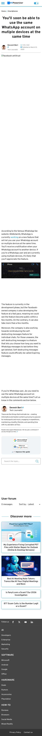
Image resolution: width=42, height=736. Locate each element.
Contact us (28, 732)
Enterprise (5, 640)
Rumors (4, 690)
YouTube (25, 622)
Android (4, 665)
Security (4, 649)
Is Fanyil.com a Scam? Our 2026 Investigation (21, 593)
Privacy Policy (15, 732)
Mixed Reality (7, 724)
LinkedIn (32, 622)
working (14, 237)
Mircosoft (5, 660)
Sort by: (22, 504)
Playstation (6, 699)
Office (4, 674)
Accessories (6, 694)
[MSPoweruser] (15, 3)
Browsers (5, 715)
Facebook (13, 622)
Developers (6, 635)
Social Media (6, 719)
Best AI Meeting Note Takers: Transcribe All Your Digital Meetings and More (21, 581)
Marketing (5, 644)
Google (4, 669)
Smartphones (13, 11)
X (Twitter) (19, 622)
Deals (3, 685)
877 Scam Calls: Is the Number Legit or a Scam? (21, 605)
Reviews (4, 710)
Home (3, 11)
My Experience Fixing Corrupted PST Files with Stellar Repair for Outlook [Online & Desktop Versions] (21, 547)
